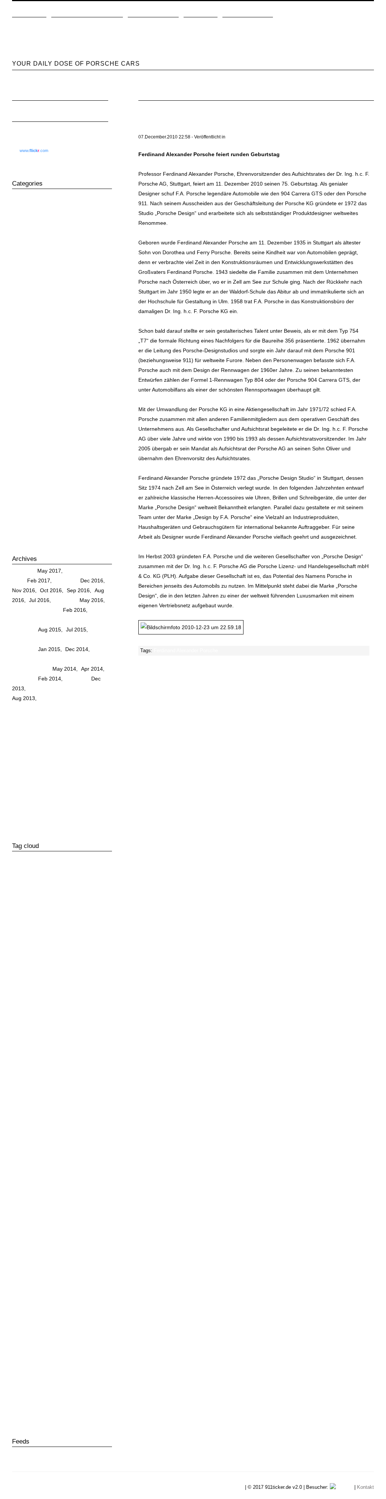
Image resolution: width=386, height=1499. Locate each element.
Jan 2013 (23, 718)
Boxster (23, 284)
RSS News (33, 1453)
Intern (96, 1193)
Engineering (28, 362)
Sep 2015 (23, 630)
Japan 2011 (24, 1204)
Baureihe (40, 1020)
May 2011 (63, 767)
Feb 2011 (38, 777)
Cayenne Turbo (75, 1079)
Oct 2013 (66, 688)
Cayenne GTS (31, 313)
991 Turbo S (28, 274)
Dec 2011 (74, 747)
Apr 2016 (23, 610)
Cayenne (24, 303)
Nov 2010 (23, 786)
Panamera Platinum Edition (40, 1286)
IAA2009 (21, 1193)
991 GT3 (24, 254)
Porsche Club (30, 470)
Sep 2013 (91, 688)
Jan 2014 (77, 679)
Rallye (21, 480)
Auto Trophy (59, 1000)
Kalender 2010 (57, 1204)
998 (67, 990)
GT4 (39, 1183)
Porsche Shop (63, 1337)
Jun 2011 (38, 767)
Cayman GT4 (75, 1100)
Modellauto (24, 1245)
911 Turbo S (52, 950)
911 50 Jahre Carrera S (40, 869)
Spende (64, 1358)
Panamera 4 (64, 1255)
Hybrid (90, 1183)
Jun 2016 (65, 600)
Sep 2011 (62, 757)
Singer (47, 1358)
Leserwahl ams (88, 1214)
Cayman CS (39, 1101)
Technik (42, 1368)
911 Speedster (72, 919)
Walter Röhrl (50, 1400)
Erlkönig (22, 1141)
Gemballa (68, 1152)
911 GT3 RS (81, 898)
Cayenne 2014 (46, 1059)
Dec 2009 (23, 816)
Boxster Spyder (69, 1039)
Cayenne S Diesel (72, 1069)
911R (87, 960)
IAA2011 (47, 1193)
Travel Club (27, 509)
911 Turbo (52, 939)
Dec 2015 (38, 620)
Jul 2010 (37, 796)
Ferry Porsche (31, 1152)
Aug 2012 (64, 728)
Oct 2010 (49, 786)
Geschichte (27, 392)
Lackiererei (24, 1214)
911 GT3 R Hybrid (36, 898)
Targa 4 (19, 1369)
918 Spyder (27, 235)
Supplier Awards (90, 1358)
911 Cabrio (49, 879)
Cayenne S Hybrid (32, 1080)
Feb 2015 (23, 649)
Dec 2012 (48, 718)
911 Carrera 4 (84, 879)
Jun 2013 (74, 698)
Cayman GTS (83, 1111)
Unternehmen (244, 137)
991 (18, 244)
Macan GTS (48, 1235)
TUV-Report (81, 1379)
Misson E (25, 411)
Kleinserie (92, 1203)
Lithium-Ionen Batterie (65, 1224)
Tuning (22, 519)
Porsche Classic (33, 460)
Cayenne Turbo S (31, 1090)
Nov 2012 (74, 718)
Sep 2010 (74, 786)
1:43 (17, 858)
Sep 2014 (63, 659)
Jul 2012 (89, 728)
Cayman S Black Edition (72, 1121)
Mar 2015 (89, 639)
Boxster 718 (26, 1029)
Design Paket (26, 1132)
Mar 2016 (48, 610)
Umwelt (67, 1390)
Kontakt (365, 1487)
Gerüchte (25, 1172)
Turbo (40, 1379)
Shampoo (25, 490)
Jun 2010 (62, 796)
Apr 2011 (88, 767)
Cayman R (26, 1121)
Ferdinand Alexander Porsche (186, 650)
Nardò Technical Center (42, 431)
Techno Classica (74, 1369)
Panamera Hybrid (44, 1276)
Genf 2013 (69, 1163)
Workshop (74, 1411)
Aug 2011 (88, 757)
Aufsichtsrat (26, 1000)
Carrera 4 (23, 1049)
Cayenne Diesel (86, 1059)
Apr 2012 (64, 737)
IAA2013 (73, 1193)
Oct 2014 (38, 659)
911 (18, 215)
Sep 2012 (38, 728)
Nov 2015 (64, 620)
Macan (22, 401)
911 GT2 (23, 888)
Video (20, 1400)
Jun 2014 (38, 669)
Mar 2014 (23, 679)
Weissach (79, 1400)
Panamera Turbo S (35, 1306)
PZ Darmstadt (58, 1348)
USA (89, 1389)
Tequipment (28, 499)
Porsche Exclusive (54, 1326)
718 (18, 205)
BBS (60, 1020)
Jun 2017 (23, 571)
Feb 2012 (23, 747)
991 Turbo (26, 264)
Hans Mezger (63, 1183)
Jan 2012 (49, 747)
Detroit (53, 1132)
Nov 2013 (40, 688)
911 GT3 (94, 888)
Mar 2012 (89, 737)
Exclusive (25, 372)
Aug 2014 (89, 659)
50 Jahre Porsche (35, 195)
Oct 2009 (75, 816)
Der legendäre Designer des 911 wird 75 (202, 129)
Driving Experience (36, 352)
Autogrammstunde (35, 1009)
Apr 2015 (64, 639)
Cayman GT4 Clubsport (37, 1111)
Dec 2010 (88, 777)
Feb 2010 (64, 806)
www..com (34, 150)
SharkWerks (24, 1358)
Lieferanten (24, 1224)
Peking (70, 1306)
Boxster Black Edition (71, 1029)
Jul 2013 (50, 698)
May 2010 (88, 796)
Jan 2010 (90, 806)
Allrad (84, 990)
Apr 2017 (77, 571)
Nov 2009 (49, 816)
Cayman (24, 323)
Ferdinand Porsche (37, 382)
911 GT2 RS (58, 888)
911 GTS (59, 909)
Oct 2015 (90, 620)
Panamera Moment (86, 1276)
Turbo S (58, 1379)
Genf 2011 (42, 1163)
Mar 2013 (63, 708)
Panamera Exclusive (55, 1265)
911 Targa (69, 929)
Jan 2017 (66, 580)
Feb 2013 (89, 708)
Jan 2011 (63, 777)
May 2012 (39, 737)
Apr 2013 (38, 708)
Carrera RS (27, 293)
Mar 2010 (38, 806)
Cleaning (24, 342)
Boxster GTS (27, 1039)
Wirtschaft (26, 539)
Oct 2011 (37, 757)
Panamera (26, 441)
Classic (22, 333)
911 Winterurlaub (55, 960)
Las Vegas (54, 1213)
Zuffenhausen (24, 1421)
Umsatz (46, 1390)
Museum (24, 421)
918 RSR (24, 225)
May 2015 (39, 639)
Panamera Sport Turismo (44, 450)
